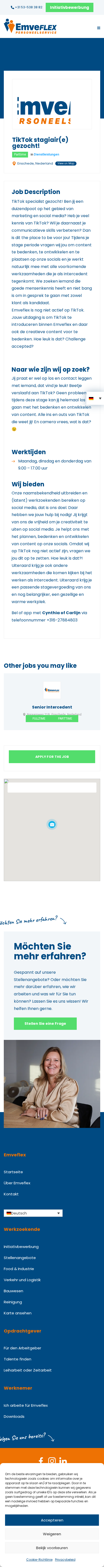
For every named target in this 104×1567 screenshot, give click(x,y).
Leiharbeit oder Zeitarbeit (28, 1370)
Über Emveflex (17, 1183)
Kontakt (11, 1194)
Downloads (14, 1416)
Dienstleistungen (46, 154)
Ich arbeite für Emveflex (26, 1405)
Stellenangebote (20, 1257)
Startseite (13, 1171)
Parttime (20, 154)
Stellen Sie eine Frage (45, 1023)
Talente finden (17, 1359)
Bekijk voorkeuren (52, 1547)
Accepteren (52, 1520)
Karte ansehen (18, 1313)
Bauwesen (13, 1291)
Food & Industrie (19, 1268)
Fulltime (39, 718)
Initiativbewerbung (69, 7)
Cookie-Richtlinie (39, 1559)
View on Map (66, 163)
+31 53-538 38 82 (28, 7)
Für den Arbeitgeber (22, 1348)
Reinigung (13, 1302)
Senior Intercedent (52, 707)
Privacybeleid (65, 1559)
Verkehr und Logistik (22, 1279)
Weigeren (52, 1534)
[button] (95, 398)
